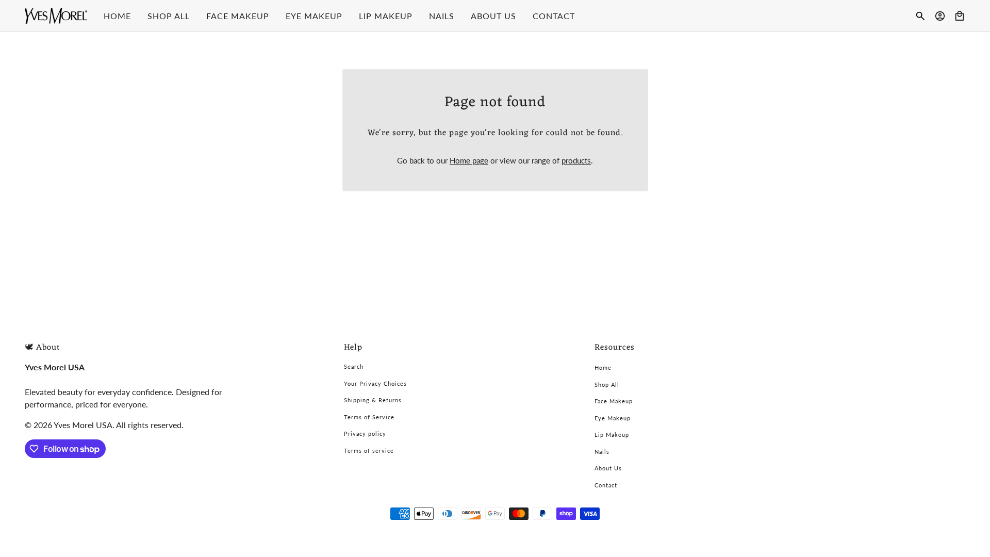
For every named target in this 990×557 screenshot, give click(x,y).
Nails (602, 451)
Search (354, 366)
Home (603, 367)
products (576, 160)
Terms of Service (369, 417)
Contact (606, 485)
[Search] (920, 16)
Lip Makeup (612, 434)
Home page (469, 160)
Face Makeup (614, 401)
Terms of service (369, 450)
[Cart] (959, 16)
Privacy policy (365, 433)
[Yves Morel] (56, 16)
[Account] (940, 16)
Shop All (607, 384)
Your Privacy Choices (375, 383)
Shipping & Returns (373, 400)
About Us (608, 468)
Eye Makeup (613, 418)
